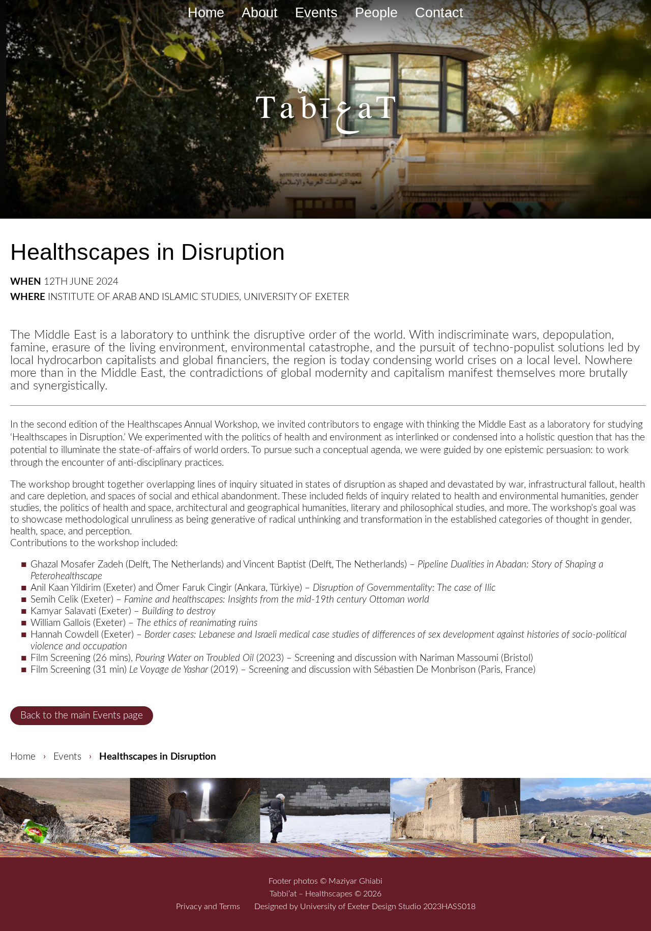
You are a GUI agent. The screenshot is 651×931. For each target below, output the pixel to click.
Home (206, 12)
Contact (439, 12)
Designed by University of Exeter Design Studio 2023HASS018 (365, 907)
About (260, 12)
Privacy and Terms (208, 907)
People (376, 12)
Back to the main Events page (81, 715)
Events (316, 12)
